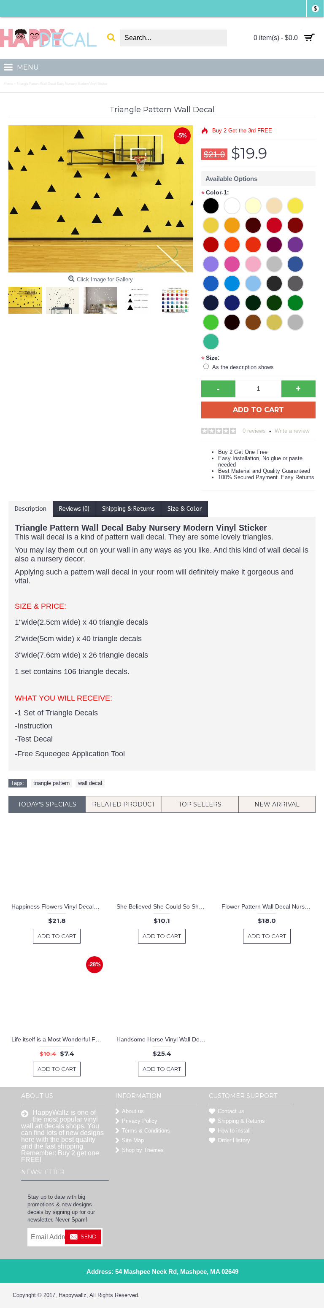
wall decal (90, 783)
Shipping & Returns (128, 508)
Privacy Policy (139, 1121)
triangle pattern (51, 783)
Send (89, 1236)
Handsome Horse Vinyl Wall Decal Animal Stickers (163, 1039)
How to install (234, 1130)
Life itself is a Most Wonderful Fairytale (58, 1039)
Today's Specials (47, 804)
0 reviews (254, 431)
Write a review (292, 431)
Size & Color (184, 508)
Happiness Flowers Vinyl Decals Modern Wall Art (58, 906)
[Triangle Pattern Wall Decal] (27, 298)
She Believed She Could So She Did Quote (163, 906)
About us (133, 1111)
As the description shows (243, 367)
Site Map (133, 1140)
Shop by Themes (143, 1150)
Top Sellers (199, 804)
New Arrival (277, 804)
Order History (234, 1140)
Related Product (123, 804)
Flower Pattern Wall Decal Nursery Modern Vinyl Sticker (268, 906)
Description (30, 508)
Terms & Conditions (146, 1130)
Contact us (231, 1111)
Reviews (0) (74, 508)
